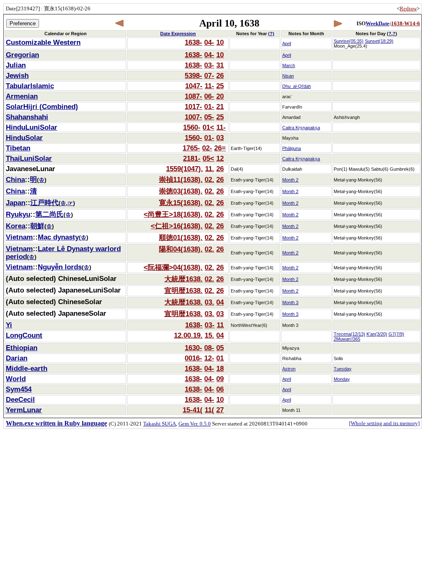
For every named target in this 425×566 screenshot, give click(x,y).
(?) (271, 33)
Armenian (22, 96)
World (16, 378)
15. (209, 335)
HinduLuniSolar (31, 127)
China (15, 179)
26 (220, 75)
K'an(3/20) (376, 333)
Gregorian (22, 54)
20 (220, 96)
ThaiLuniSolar (29, 158)
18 (220, 368)
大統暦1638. (183, 279)
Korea (15, 226)
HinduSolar (24, 137)
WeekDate (377, 23)
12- (209, 358)
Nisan (288, 75)
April (286, 43)
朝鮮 (37, 226)
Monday (342, 379)
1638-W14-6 (405, 23)
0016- (193, 358)
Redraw (408, 8)
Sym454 (19, 389)
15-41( (193, 410)
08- (209, 347)
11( (209, 410)
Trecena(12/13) (349, 333)
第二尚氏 (49, 214)
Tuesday (343, 368)
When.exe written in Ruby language (56, 423)
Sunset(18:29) (379, 41)
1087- (193, 96)
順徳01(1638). (181, 237)
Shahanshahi (27, 117)
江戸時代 (44, 202)
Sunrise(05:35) (349, 41)
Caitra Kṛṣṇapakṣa (301, 127)
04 (220, 302)
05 (220, 347)
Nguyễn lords (60, 267)
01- (209, 106)
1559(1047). (184, 168)
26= (220, 148)
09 (220, 378)
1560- (191, 127)
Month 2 (290, 179)
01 (220, 358)
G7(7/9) (396, 333)
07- (209, 75)
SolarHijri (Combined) (42, 106)
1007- (193, 117)
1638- (193, 42)
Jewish (17, 75)
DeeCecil (20, 399)
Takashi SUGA (159, 424)
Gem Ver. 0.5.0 (194, 424)
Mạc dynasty (58, 237)
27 (220, 410)
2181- (191, 158)
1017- (193, 106)
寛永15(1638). (181, 202)
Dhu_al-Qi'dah (296, 86)
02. (209, 179)
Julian (16, 65)
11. (209, 168)
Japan (15, 202)
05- (209, 117)
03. (209, 302)
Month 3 (290, 302)
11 (220, 325)
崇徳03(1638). (181, 191)
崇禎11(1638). (181, 179)
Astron (289, 368)
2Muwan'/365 (347, 338)
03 (220, 137)
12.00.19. (188, 335)
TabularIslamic (30, 85)
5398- (193, 75)
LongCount (24, 335)
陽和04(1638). (181, 249)
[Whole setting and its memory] (384, 423)
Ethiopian (21, 347)
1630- (193, 347)
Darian (16, 358)
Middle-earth (26, 368)
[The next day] (337, 23)
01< (208, 127)
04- (209, 42)
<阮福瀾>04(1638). (173, 267)
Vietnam (19, 237)
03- (209, 65)
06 (220, 389)
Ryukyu (18, 214)
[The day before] (120, 23)
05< (208, 158)
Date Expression (178, 33)
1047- (194, 85)
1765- (191, 148)
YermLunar (24, 410)
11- (209, 85)
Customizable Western (43, 42)
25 (220, 85)
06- (209, 96)
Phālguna (291, 148)
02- (207, 148)
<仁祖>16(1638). (177, 226)
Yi (9, 325)
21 (220, 106)
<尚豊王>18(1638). (173, 214)
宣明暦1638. (183, 290)
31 (220, 65)
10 (220, 42)
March (288, 65)
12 (220, 158)
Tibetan (18, 148)
